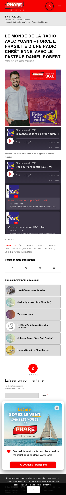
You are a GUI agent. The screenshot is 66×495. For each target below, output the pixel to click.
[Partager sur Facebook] (12, 268)
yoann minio (26, 252)
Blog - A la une (13, 16)
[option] (33, 197)
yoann (17, 252)
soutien (9, 252)
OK (33, 489)
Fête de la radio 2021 (14, 61)
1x (24, 142)
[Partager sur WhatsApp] (40, 268)
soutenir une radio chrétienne (38, 248)
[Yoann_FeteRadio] (33, 98)
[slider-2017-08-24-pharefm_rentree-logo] (27, 6)
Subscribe (54, 147)
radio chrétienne (13, 248)
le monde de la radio (45, 245)
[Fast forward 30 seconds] (29, 142)
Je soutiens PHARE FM (33, 464)
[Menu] (59, 6)
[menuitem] (59, 6)
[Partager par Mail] (54, 268)
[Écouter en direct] (49, 6)
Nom (45, 395)
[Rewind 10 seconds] (18, 142)
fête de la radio (26, 245)
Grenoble (29, 61)
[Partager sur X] (26, 268)
